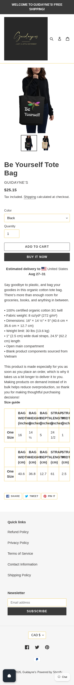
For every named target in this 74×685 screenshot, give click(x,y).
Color (8, 210)
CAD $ (35, 635)
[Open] (9, 675)
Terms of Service (20, 553)
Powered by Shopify (49, 672)
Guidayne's (29, 672)
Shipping (30, 197)
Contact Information (22, 564)
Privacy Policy (18, 543)
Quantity (9, 226)
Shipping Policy (19, 575)
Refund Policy (18, 532)
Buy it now (37, 257)
